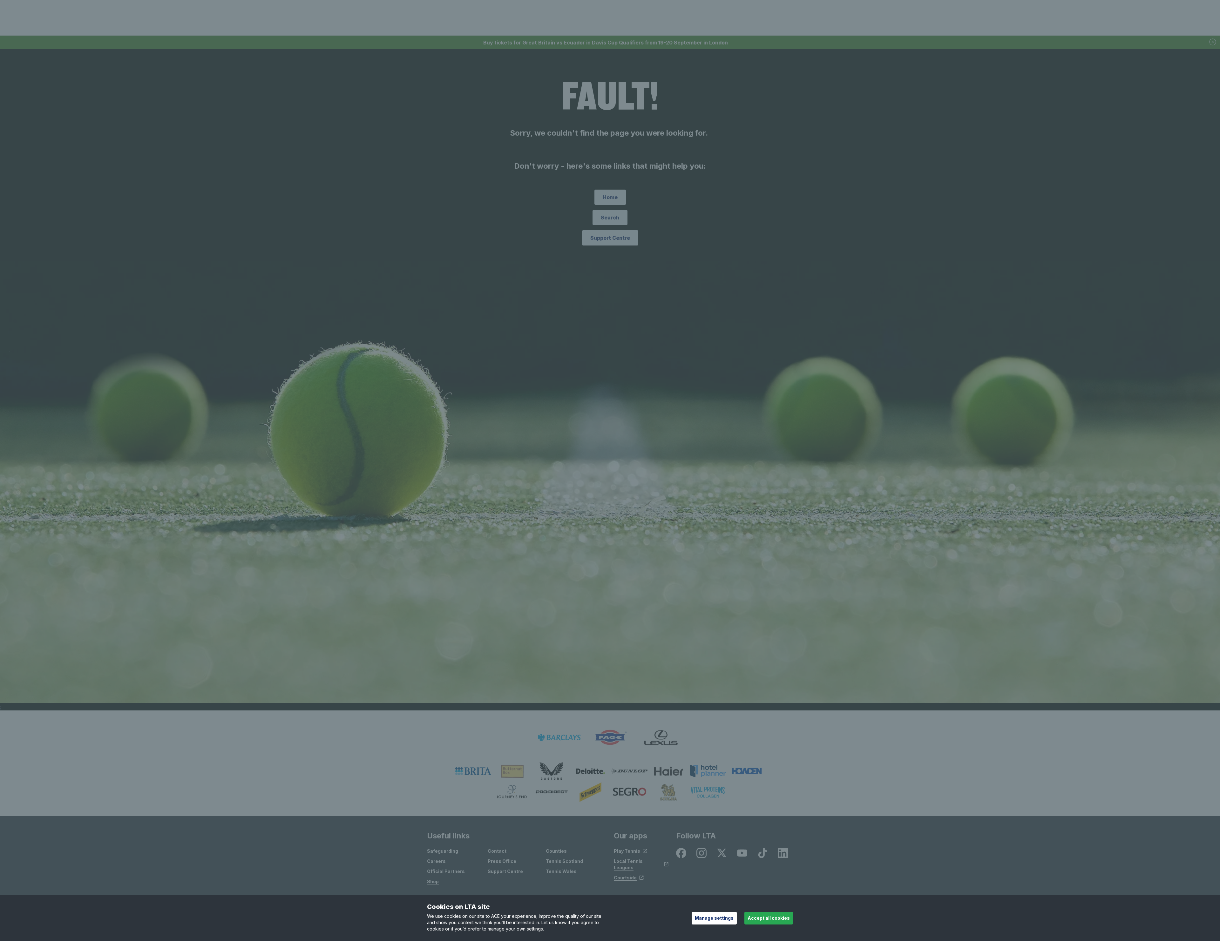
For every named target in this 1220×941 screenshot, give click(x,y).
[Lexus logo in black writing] (661, 737)
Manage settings (714, 918)
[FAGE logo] (610, 737)
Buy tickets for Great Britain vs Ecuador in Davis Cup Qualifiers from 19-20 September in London (605, 42)
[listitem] (473, 771)
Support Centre (610, 238)
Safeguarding (442, 851)
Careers (436, 861)
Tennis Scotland (564, 861)
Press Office (502, 861)
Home (610, 197)
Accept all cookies (769, 918)
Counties (556, 851)
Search (610, 217)
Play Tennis (627, 851)
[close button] (1213, 42)
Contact (497, 851)
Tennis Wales (561, 871)
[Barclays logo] (559, 737)
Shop (433, 881)
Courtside (625, 877)
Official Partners (446, 871)
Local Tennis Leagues (628, 864)
